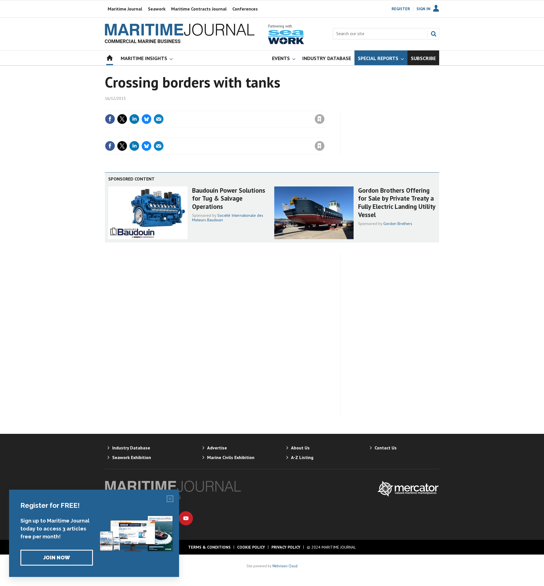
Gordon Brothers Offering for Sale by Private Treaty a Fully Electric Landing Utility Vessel (396, 202)
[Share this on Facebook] (110, 119)
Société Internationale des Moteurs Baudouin (227, 217)
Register (401, 9)
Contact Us (386, 448)
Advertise (217, 448)
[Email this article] (159, 119)
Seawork (156, 9)
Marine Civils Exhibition (230, 457)
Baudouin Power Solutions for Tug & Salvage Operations (228, 198)
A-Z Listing (302, 457)
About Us (300, 448)
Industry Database (131, 448)
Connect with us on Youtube (185, 518)
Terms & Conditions (209, 547)
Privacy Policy (285, 547)
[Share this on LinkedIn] (134, 119)
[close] (324, 107)
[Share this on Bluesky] (146, 119)
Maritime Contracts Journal (199, 9)
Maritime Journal (125, 9)
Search (433, 33)
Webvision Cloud (285, 566)
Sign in (253, 107)
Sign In (423, 9)
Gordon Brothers (397, 223)
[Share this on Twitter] (122, 119)
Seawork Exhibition (131, 457)
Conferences (245, 9)
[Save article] (319, 119)
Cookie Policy (251, 547)
